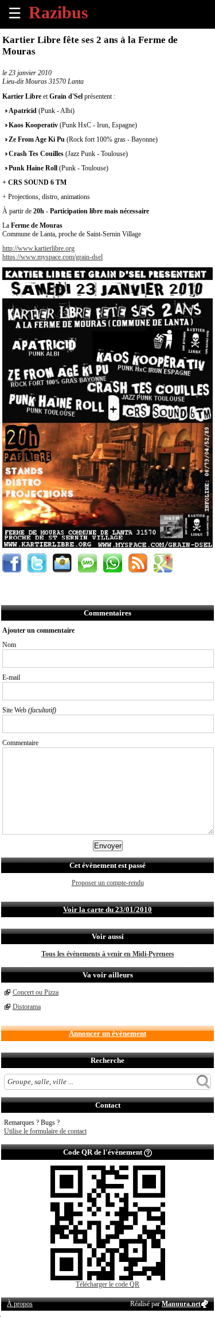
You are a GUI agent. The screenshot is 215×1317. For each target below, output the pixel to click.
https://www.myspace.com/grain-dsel (52, 257)
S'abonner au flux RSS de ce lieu (137, 563)
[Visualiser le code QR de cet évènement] (107, 1278)
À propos (20, 1304)
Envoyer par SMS (87, 563)
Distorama (27, 1007)
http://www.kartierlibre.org (38, 248)
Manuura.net (181, 1304)
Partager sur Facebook (11, 563)
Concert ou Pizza (35, 992)
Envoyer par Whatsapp (112, 563)
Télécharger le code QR (107, 1284)
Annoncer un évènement (107, 1033)
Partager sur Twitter (37, 563)
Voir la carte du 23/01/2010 (107, 909)
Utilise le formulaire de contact (45, 1131)
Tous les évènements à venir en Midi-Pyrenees (107, 954)
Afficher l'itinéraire (163, 563)
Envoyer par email (62, 563)
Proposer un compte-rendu (108, 883)
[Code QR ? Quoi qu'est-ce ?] (148, 1152)
